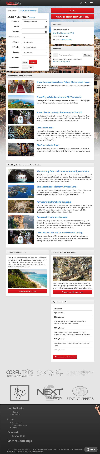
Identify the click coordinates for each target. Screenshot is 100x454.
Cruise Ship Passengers (28, 10)
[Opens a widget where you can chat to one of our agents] (91, 450)
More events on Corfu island (65, 357)
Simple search (13, 67)
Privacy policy (17, 423)
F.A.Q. (72, 10)
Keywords (15, 57)
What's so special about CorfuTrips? (72, 16)
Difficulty (15, 47)
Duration (16, 52)
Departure (15, 31)
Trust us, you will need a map (72, 292)
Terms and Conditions (20, 425)
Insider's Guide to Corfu (27, 291)
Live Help (56, 33)
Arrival (16, 26)
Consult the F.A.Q (67, 33)
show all (32, 17)
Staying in (15, 21)
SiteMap (15, 427)
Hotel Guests (12, 10)
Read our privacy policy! (61, 61)
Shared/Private (13, 37)
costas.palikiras (66, 39)
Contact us (16, 414)
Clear (25, 62)
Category (15, 42)
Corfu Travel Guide (18, 436)
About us (15, 412)
